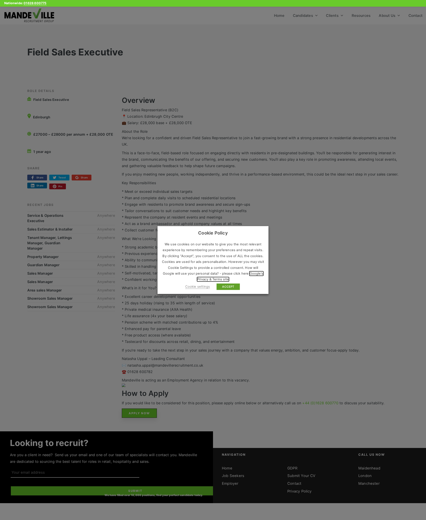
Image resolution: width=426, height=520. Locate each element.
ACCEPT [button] (228, 286)
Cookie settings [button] (197, 287)
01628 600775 (35, 3)
